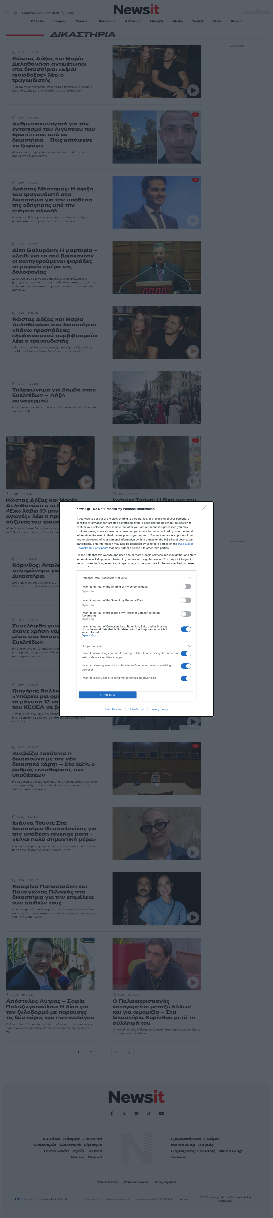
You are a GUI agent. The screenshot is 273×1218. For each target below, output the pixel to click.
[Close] (205, 509)
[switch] (186, 586)
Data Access (136, 709)
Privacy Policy (159, 709)
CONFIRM (107, 694)
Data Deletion (114, 709)
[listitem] (136, 578)
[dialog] (136, 609)
